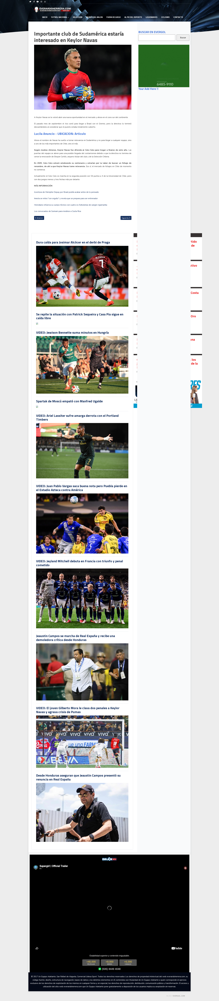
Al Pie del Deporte (133, 17)
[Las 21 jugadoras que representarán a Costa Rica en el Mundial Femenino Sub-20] (168, 299)
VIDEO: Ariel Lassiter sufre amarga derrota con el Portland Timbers (77, 417)
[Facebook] (34, 2)
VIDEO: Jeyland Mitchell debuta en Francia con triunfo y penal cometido (79, 563)
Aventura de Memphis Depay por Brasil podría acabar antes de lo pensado (66, 192)
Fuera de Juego (113, 17)
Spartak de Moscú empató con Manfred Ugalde (69, 401)
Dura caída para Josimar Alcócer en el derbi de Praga (73, 242)
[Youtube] (37, 2)
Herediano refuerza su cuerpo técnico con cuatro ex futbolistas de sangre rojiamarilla (70, 205)
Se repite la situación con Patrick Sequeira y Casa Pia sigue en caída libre (79, 316)
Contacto (178, 17)
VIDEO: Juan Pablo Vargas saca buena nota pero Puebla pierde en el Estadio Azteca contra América (81, 487)
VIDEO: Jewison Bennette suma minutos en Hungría (72, 332)
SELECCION (77, 17)
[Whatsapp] (45, 2)
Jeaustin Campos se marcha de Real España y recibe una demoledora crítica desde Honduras (75, 637)
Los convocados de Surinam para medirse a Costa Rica (57, 211)
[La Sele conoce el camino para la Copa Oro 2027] (168, 323)
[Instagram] (41, 2)
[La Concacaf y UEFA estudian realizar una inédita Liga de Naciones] (168, 344)
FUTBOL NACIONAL (59, 17)
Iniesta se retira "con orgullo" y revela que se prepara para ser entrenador (66, 198)
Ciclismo (165, 17)
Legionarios (151, 17)
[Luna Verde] (163, 66)
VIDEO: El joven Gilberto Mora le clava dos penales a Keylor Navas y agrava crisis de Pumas (77, 709)
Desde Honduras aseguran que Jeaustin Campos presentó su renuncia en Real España (78, 777)
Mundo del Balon (94, 17)
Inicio (44, 17)
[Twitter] (30, 2)
